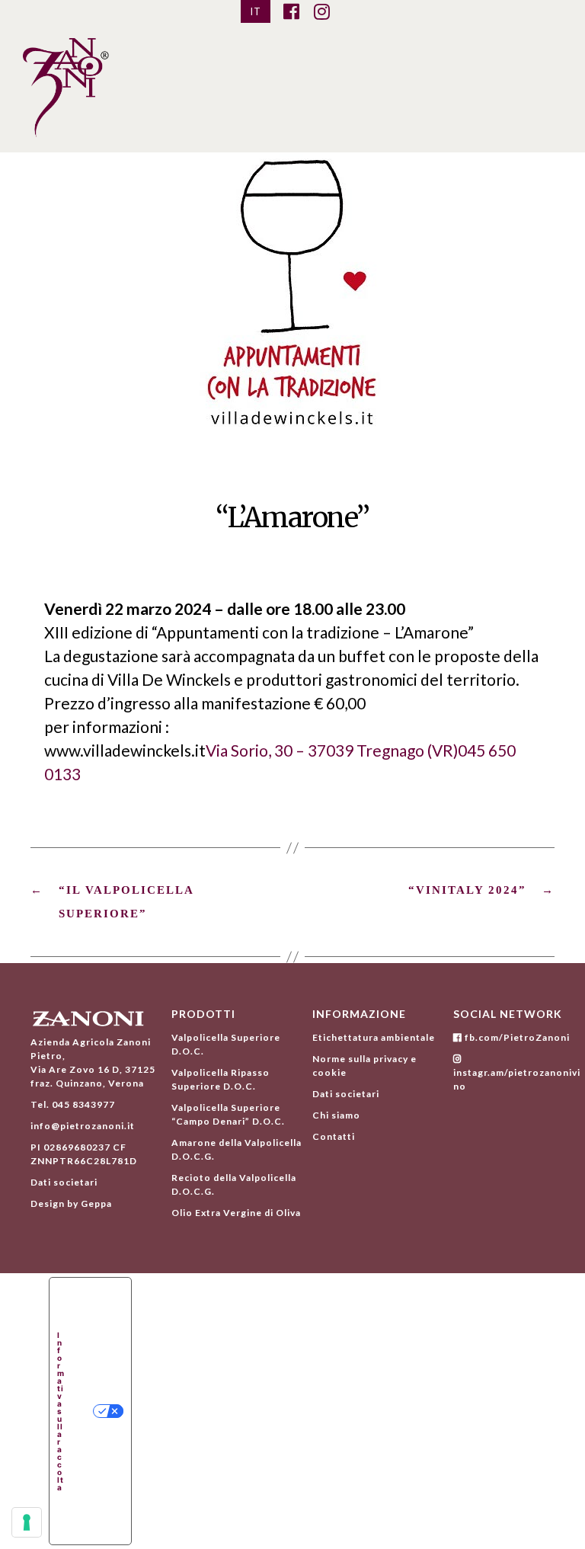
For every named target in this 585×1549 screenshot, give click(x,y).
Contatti (333, 1136)
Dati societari (64, 1182)
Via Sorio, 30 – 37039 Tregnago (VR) (332, 750)
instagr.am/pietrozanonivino (516, 1079)
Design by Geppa (71, 1203)
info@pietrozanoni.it (82, 1125)
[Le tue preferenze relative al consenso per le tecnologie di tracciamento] (26, 1522)
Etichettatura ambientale (373, 1037)
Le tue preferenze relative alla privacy (84, 1411)
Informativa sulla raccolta (61, 1411)
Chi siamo (336, 1115)
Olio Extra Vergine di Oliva (236, 1212)
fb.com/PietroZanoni (516, 1037)
